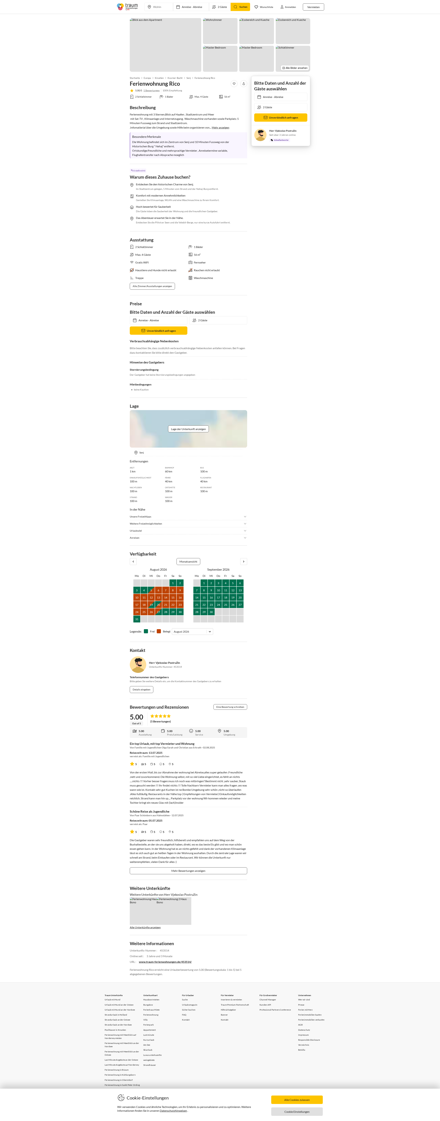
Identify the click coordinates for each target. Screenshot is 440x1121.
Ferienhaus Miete (151, 1009)
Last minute (148, 1035)
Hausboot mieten (151, 999)
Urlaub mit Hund (112, 999)
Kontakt (185, 1019)
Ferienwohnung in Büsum (117, 1070)
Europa (147, 78)
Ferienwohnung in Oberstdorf (119, 1080)
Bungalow (148, 1004)
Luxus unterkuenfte (152, 1055)
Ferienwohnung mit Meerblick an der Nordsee (122, 1045)
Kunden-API (265, 1004)
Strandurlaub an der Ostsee (117, 1019)
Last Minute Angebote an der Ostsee (121, 1060)
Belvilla (301, 1050)
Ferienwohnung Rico (205, 78)
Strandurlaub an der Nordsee (118, 1024)
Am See (146, 1045)
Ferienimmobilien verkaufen (311, 1019)
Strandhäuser (149, 1065)
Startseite (135, 78)
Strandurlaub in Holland (116, 1014)
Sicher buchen (188, 1009)
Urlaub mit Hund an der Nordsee (120, 1009)
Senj (188, 78)
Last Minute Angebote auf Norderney (122, 1065)
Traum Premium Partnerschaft (235, 1004)
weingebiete (149, 1060)
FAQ (184, 1014)
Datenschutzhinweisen (173, 1110)
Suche (185, 999)
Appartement (149, 1030)
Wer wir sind (304, 999)
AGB (300, 1024)
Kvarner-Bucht (175, 78)
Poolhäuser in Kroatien (115, 1030)
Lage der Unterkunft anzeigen (188, 429)
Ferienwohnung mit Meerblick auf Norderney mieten (120, 1036)
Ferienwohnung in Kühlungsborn (120, 1075)
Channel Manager (268, 999)
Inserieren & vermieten (231, 999)
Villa (145, 1019)
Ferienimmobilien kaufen (310, 1014)
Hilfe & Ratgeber (228, 1009)
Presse (301, 1004)
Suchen (243, 6)
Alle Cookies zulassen (297, 1099)
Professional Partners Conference (275, 1009)
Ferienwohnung (150, 1014)
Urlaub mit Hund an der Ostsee (119, 1004)
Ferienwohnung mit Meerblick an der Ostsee (122, 1053)
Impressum (303, 1035)
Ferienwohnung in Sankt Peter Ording (122, 1085)
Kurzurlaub (148, 1040)
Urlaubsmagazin (189, 1004)
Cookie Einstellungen (297, 1111)
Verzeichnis (303, 1045)
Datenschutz (304, 1030)
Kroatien (159, 78)
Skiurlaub (147, 1050)
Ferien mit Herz (305, 1009)
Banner (224, 1014)
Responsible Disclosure (309, 1040)
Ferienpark (148, 1024)
